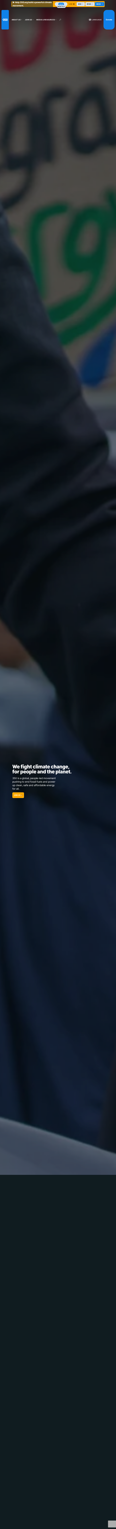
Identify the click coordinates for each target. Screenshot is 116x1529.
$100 (89, 4)
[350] (5, 19)
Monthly (61, 6)
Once (61, 4)
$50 (79, 4)
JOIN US (17, 795)
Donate (109, 19)
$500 (98, 4)
